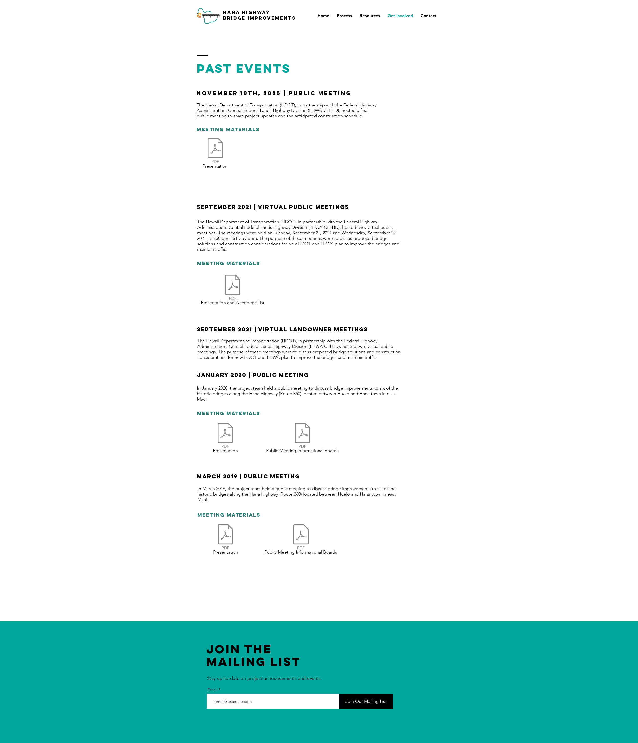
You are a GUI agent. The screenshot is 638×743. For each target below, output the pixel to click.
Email (212, 690)
